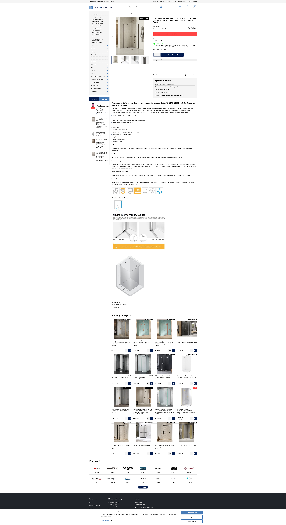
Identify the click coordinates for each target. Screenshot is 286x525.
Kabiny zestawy (96, 37)
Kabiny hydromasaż (97, 32)
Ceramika (93, 61)
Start (112, 13)
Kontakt (174, 1)
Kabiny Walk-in (96, 30)
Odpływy (93, 64)
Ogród (93, 73)
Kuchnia (93, 70)
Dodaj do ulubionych (161, 75)
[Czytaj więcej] (143, 487)
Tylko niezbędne (192, 521)
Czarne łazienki (95, 82)
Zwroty (91, 508)
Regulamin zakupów (94, 505)
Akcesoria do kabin (97, 42)
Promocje (155, 1)
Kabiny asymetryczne (97, 23)
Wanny (93, 52)
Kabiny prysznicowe (121, 13)
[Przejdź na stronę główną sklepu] (101, 7)
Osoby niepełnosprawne (97, 79)
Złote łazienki (94, 85)
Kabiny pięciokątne (97, 26)
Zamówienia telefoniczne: (101, 1)
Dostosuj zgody (191, 517)
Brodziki (93, 49)
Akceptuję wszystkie (192, 512)
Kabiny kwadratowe (97, 19)
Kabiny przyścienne (97, 28)
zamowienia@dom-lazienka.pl (145, 507)
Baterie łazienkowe (96, 55)
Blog (90, 502)
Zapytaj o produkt (192, 75)
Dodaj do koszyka (173, 55)
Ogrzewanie (94, 91)
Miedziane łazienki (96, 88)
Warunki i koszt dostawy (184, 1)
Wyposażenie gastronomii (98, 76)
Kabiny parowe (96, 35)
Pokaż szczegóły (105, 520)
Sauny (92, 67)
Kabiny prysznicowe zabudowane (97, 39)
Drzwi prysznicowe (96, 46)
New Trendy (163, 29)
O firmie (168, 1)
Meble (93, 58)
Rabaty (195, 1)
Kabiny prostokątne (133, 13)
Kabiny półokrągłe (97, 17)
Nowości (162, 1)
